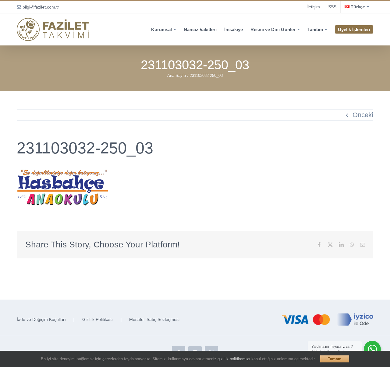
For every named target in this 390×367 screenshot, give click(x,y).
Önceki (363, 115)
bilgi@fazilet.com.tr (41, 7)
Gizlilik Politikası (97, 319)
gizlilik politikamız (233, 359)
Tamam (335, 359)
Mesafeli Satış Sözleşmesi (154, 319)
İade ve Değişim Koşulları (41, 319)
